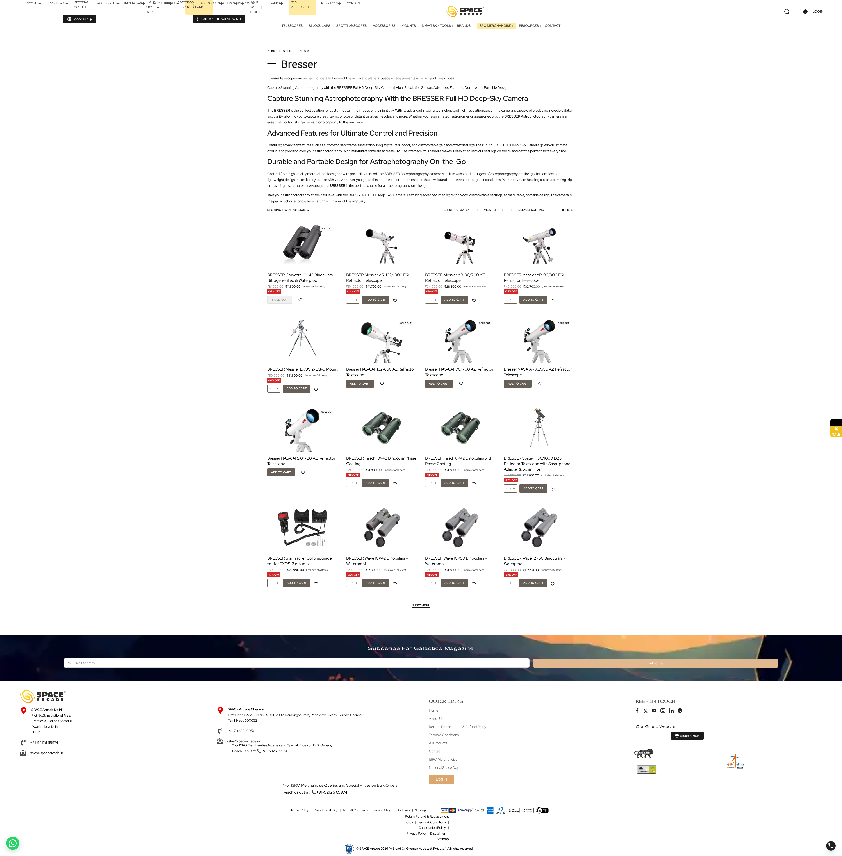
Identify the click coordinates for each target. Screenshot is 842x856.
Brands (287, 51)
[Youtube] (654, 711)
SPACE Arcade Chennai (246, 709)
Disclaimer (403, 810)
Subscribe (655, 663)
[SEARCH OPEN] (787, 11)
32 (462, 210)
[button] (375, 300)
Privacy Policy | (383, 810)
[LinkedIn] (671, 711)
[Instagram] (662, 711)
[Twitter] (645, 711)
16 (456, 210)
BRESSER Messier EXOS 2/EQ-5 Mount (302, 369)
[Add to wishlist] (300, 300)
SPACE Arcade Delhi (46, 710)
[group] (302, 244)
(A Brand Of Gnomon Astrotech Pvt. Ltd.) (403, 849)
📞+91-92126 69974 (272, 751)
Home (271, 51)
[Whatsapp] (679, 711)
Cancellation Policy (326, 810)
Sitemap (420, 810)
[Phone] (831, 846)
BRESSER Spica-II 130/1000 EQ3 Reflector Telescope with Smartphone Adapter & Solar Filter (537, 464)
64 (467, 210)
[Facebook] (637, 711)
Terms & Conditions (355, 810)
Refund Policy (300, 810)
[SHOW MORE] (421, 606)
